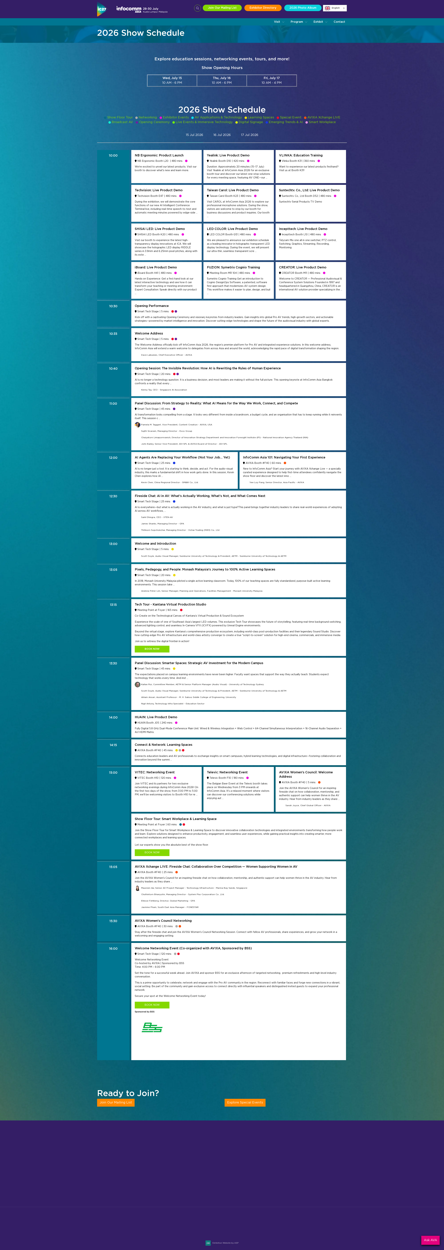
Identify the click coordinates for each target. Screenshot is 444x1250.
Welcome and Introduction (155, 543)
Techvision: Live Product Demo (159, 190)
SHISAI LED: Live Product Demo (160, 229)
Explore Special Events (245, 1102)
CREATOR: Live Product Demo (302, 267)
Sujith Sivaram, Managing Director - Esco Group (166, 431)
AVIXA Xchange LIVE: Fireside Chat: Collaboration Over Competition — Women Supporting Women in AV (216, 866)
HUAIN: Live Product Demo (156, 717)
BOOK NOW (152, 649)
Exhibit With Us (138, 1207)
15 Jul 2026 (194, 135)
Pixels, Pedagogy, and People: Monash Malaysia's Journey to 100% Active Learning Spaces (205, 569)
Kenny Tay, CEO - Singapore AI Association (164, 390)
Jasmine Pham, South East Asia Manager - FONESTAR (170, 907)
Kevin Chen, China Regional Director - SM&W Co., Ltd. (169, 482)
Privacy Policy (217, 1191)
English (336, 8)
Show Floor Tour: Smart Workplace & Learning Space (176, 819)
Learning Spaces (261, 117)
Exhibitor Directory (263, 7)
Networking (148, 117)
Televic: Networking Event (227, 772)
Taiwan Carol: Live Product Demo (233, 190)
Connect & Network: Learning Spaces (163, 744)
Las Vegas (298, 1180)
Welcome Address (149, 333)
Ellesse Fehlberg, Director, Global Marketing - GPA (168, 901)
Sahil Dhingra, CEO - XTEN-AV (157, 517)
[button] (279, 21)
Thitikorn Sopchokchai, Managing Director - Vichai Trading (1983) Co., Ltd (180, 530)
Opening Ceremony (154, 122)
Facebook (326, 1224)
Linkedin (335, 1224)
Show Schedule (217, 1169)
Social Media (215, 1185)
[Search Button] (197, 8)
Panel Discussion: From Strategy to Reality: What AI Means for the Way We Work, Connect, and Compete (216, 403)
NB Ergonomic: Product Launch (159, 155)
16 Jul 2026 (222, 135)
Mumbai (296, 1169)
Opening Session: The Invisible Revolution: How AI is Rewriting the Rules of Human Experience (208, 368)
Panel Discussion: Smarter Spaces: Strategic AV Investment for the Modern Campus (199, 663)
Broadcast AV (122, 122)
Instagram (318, 1224)
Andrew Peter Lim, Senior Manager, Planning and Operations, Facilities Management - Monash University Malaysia (201, 591)
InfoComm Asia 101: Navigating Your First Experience (284, 457)
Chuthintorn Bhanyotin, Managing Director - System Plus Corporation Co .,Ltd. (182, 894)
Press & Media (216, 1180)
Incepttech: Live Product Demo (303, 229)
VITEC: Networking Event (155, 772)
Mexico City (299, 1174)
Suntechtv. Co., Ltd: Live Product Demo (309, 190)
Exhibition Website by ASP (225, 1243)
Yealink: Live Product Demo (228, 155)
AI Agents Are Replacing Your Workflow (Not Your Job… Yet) (182, 457)
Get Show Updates (111, 1207)
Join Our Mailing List (222, 7)
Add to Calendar (153, 1234)
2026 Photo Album (302, 7)
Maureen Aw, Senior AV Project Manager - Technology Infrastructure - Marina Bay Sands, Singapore (194, 888)
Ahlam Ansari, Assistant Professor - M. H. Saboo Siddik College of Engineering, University (188, 697)
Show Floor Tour (120, 117)
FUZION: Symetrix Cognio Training (233, 267)
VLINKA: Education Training (301, 155)
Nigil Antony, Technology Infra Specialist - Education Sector (172, 704)
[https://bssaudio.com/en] (152, 1042)
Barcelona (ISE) (302, 1185)
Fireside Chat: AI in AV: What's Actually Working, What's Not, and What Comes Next (200, 496)
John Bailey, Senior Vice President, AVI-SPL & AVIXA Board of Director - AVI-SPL (184, 444)
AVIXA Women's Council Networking (163, 920)
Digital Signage (251, 122)
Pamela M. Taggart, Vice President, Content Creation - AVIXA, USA (176, 425)
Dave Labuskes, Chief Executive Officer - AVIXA (166, 355)
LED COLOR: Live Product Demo (232, 229)
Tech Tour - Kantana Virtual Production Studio (170, 604)
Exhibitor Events (176, 117)
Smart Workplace (322, 122)
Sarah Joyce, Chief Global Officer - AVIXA (307, 805)
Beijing (296, 1163)
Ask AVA (430, 1240)
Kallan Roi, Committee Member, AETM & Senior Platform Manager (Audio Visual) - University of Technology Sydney (202, 684)
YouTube (343, 1224)
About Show (215, 1163)
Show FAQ (214, 1196)
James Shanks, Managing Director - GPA (162, 524)
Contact (339, 21)
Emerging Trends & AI (286, 122)
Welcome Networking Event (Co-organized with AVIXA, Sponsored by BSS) (193, 948)
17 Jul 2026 (249, 135)
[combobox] (335, 8)
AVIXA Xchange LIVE (323, 117)
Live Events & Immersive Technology (204, 122)
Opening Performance (152, 306)
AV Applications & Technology (218, 117)
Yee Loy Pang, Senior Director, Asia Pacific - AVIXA (276, 482)
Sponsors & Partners (221, 1174)
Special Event (290, 117)
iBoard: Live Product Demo (156, 267)
